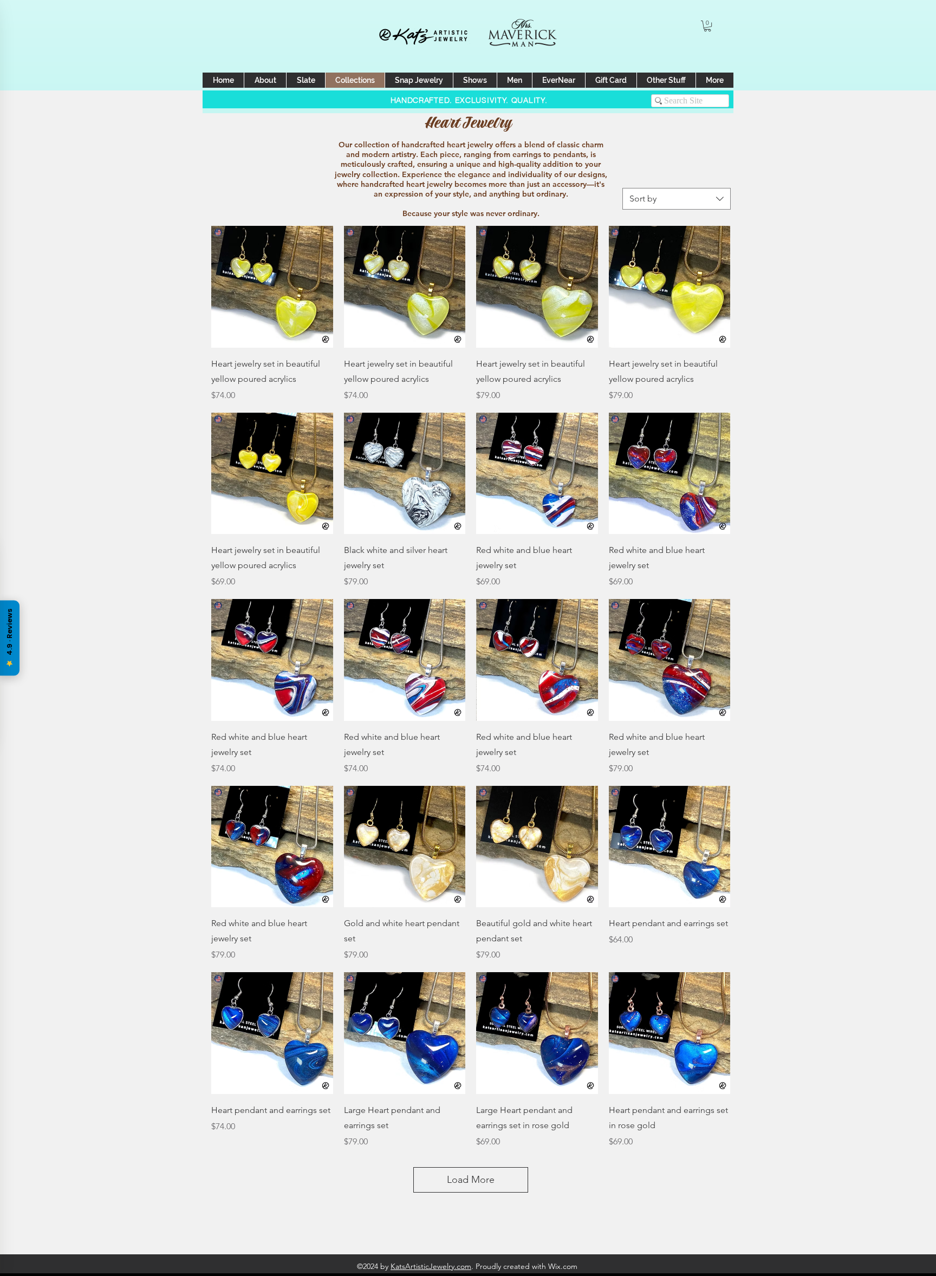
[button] (707, 26)
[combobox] (676, 199)
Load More (471, 1180)
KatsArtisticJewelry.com (431, 1266)
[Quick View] (272, 287)
